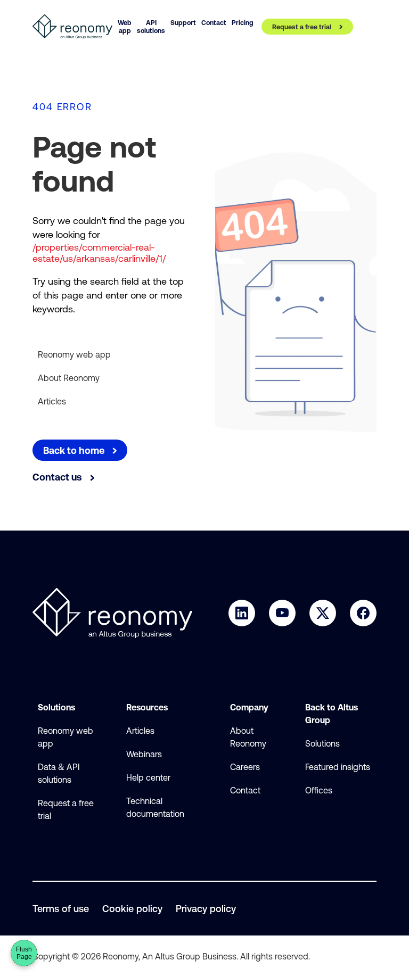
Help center (148, 777)
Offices (318, 790)
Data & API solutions (59, 773)
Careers (245, 767)
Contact (245, 790)
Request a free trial (66, 809)
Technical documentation (155, 807)
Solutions (322, 743)
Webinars (144, 754)
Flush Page (24, 953)
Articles (52, 401)
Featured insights (337, 767)
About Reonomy (69, 378)
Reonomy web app (74, 354)
